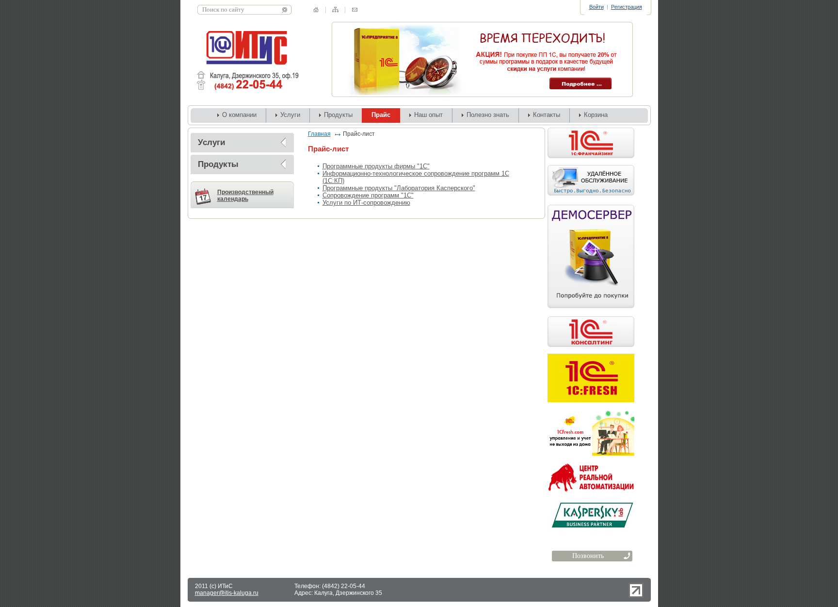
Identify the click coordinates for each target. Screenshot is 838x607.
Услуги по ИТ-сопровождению (366, 202)
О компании (239, 114)
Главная (319, 134)
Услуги (290, 114)
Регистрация (626, 7)
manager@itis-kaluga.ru (226, 593)
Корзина (596, 114)
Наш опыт (428, 114)
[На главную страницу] (316, 9)
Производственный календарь (245, 195)
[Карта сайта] (335, 9)
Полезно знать (488, 114)
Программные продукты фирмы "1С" (376, 166)
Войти (596, 7)
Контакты (546, 114)
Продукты (338, 114)
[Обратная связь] (354, 10)
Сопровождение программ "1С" (368, 195)
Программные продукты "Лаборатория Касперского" (398, 188)
